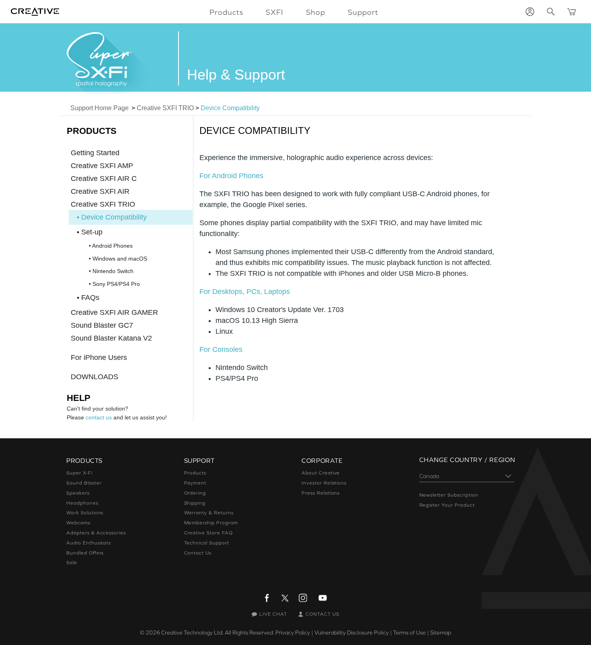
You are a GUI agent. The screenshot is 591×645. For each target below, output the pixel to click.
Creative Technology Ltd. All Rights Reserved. (217, 632)
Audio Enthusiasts (88, 543)
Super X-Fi (79, 473)
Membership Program (211, 523)
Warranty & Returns (209, 513)
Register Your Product (447, 505)
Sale (71, 562)
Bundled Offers (85, 553)
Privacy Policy (292, 632)
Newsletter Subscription (448, 495)
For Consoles (220, 349)
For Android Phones (231, 176)
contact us (99, 417)
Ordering (195, 493)
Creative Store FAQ (208, 533)
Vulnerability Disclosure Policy (351, 632)
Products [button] (226, 12)
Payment (195, 483)
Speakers (78, 493)
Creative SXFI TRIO (165, 108)
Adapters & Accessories (96, 533)
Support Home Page (99, 108)
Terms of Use (409, 632)
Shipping (195, 503)
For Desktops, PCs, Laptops (244, 292)
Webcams (78, 523)
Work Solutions (84, 513)
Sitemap (440, 632)
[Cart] (572, 11)
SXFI (274, 12)
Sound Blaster (83, 483)
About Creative (321, 473)
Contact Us (198, 553)
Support (363, 12)
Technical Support (206, 543)
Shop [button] (315, 12)
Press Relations (321, 493)
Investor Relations (324, 483)
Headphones (82, 503)
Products (195, 473)
